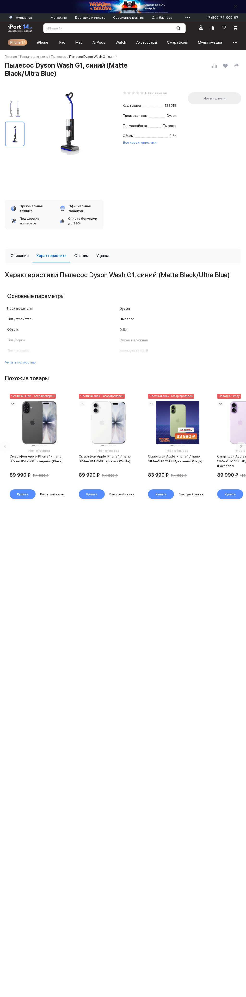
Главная (11, 57)
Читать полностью (20, 362)
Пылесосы (59, 57)
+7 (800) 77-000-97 (222, 17)
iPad (62, 42)
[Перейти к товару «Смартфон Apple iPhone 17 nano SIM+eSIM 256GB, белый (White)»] (108, 422)
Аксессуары (146, 42)
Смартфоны (177, 42)
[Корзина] (235, 28)
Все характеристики (139, 142)
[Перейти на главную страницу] (20, 28)
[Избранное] (224, 28)
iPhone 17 (17, 42)
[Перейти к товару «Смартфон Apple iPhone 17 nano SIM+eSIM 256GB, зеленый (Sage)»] (178, 422)
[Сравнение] (212, 28)
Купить (22, 494)
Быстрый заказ (52, 494)
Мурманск (23, 17)
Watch (121, 42)
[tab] (19, 256)
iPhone (42, 42)
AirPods (98, 42)
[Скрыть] (235, 7)
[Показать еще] (186, 17)
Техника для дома (33, 57)
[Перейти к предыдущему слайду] (5, 446)
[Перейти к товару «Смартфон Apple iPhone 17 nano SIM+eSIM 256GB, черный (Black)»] (39, 422)
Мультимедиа (210, 42)
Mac (78, 42)
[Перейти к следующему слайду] (241, 446)
